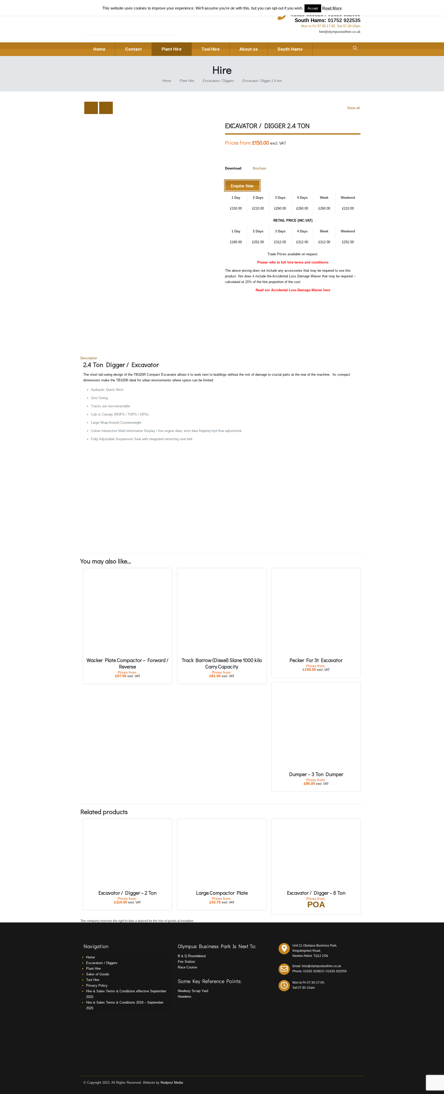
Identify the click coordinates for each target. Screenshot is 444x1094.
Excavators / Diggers (218, 81)
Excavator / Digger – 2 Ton (127, 892)
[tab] (222, 358)
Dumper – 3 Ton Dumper (316, 774)
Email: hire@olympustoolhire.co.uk (316, 966)
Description (88, 358)
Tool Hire (92, 980)
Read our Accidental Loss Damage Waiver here (293, 290)
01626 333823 (313, 971)
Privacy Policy (97, 985)
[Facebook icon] (353, 1082)
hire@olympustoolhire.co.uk (339, 32)
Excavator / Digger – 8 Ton (316, 892)
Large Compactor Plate (222, 892)
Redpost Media (172, 1082)
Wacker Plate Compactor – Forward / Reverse (128, 663)
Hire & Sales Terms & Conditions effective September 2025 (126, 994)
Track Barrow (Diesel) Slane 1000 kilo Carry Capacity (221, 663)
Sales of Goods (97, 974)
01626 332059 (336, 971)
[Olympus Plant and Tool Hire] (119, 23)
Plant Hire (187, 81)
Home (166, 81)
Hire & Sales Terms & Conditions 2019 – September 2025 (124, 1005)
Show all (353, 108)
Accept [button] (313, 8)
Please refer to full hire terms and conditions (292, 262)
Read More (332, 8)
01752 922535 (344, 20)
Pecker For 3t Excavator (316, 660)
